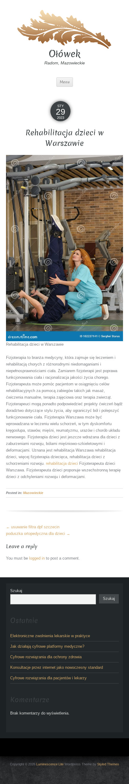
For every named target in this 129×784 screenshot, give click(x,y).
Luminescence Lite (50, 764)
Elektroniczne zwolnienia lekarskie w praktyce (50, 636)
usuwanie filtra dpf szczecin (32, 527)
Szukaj (16, 590)
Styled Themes (108, 764)
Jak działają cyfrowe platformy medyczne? (47, 646)
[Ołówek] (64, 28)
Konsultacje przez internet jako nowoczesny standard (56, 667)
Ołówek (64, 53)
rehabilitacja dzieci (62, 463)
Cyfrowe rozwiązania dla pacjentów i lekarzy (48, 678)
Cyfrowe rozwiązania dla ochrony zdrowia (46, 657)
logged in (37, 558)
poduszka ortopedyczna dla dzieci (38, 533)
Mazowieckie (33, 493)
